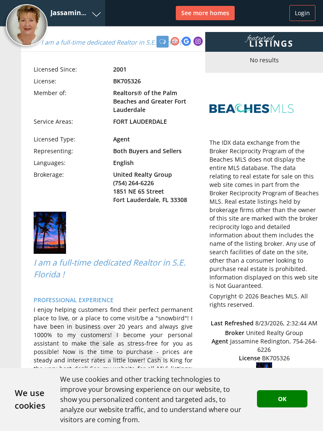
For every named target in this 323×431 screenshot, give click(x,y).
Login (302, 13)
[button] (52, 13)
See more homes (205, 13)
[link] (176, 42)
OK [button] (282, 399)
